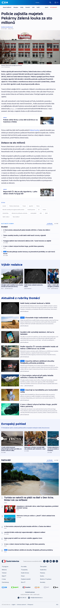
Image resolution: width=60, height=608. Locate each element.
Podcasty (42, 573)
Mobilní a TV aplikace (45, 579)
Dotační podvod (31, 209)
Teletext (4, 573)
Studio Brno (43, 569)
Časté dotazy (5, 582)
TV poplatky (24, 569)
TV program (5, 566)
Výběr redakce (6, 217)
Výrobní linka (5, 213)
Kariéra (42, 576)
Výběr (46, 213)
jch (12, 27)
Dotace (44, 209)
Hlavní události (7, 7)
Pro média (23, 566)
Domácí (28, 7)
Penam (24, 206)
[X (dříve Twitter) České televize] (53, 561)
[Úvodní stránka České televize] (10, 561)
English (13, 604)
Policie (38, 206)
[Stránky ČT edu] (55, 587)
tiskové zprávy (34, 130)
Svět (33, 7)
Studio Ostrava (25, 573)
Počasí (23, 576)
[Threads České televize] (57, 561)
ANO (41, 213)
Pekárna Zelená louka (14, 206)
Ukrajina (15, 7)
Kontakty (42, 582)
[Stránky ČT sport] (14, 587)
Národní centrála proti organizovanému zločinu (13, 209)
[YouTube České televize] (50, 561)
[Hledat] (50, 2)
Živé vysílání (43, 566)
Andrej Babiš (33, 213)
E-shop (4, 579)
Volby (21, 7)
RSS (57, 604)
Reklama (4, 569)
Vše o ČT (23, 582)
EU (38, 209)
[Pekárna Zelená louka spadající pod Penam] (30, 47)
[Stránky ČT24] (4, 587)
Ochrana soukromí (21, 604)
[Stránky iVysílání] (26, 587)
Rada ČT (4, 576)
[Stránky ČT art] (46, 587)
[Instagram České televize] (44, 561)
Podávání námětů (25, 579)
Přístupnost (30, 604)
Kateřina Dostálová (6, 27)
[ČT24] (5, 2)
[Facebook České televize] (47, 561)
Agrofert (31, 206)
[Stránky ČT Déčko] (37, 587)
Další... (38, 7)
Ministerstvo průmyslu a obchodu (19, 213)
